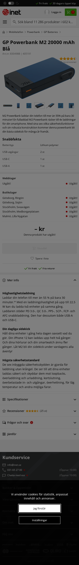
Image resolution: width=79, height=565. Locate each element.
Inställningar (39, 520)
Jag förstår (39, 508)
